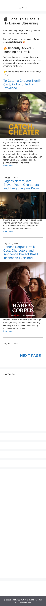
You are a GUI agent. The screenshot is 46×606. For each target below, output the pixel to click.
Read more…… (9, 165)
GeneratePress (25, 602)
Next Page (30, 355)
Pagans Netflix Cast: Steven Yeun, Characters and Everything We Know (21, 184)
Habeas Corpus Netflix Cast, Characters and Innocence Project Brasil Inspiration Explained (20, 252)
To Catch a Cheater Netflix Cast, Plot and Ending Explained (22, 84)
